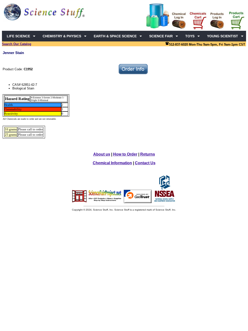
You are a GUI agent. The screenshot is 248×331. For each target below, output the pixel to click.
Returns (147, 154)
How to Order (125, 154)
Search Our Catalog (16, 44)
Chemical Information (112, 163)
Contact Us (145, 163)
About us (101, 154)
